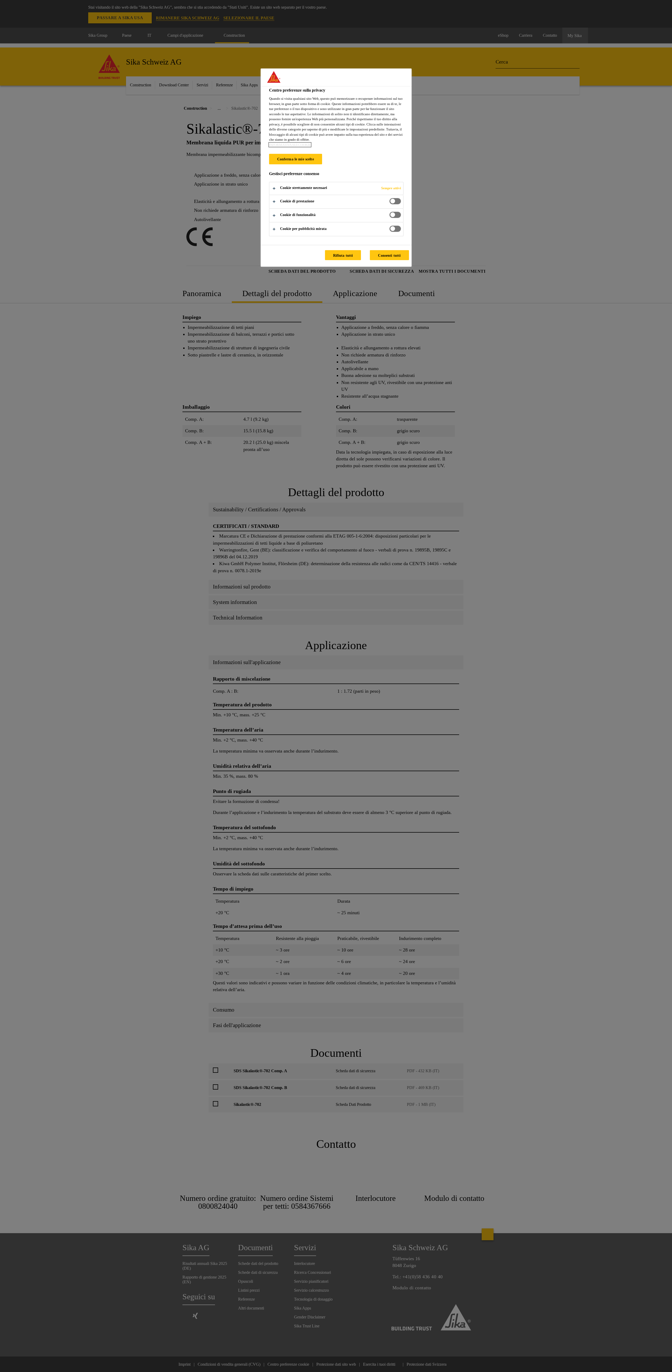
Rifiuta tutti (343, 255)
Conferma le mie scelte (295, 159)
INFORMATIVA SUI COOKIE (290, 145)
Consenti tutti (389, 255)
